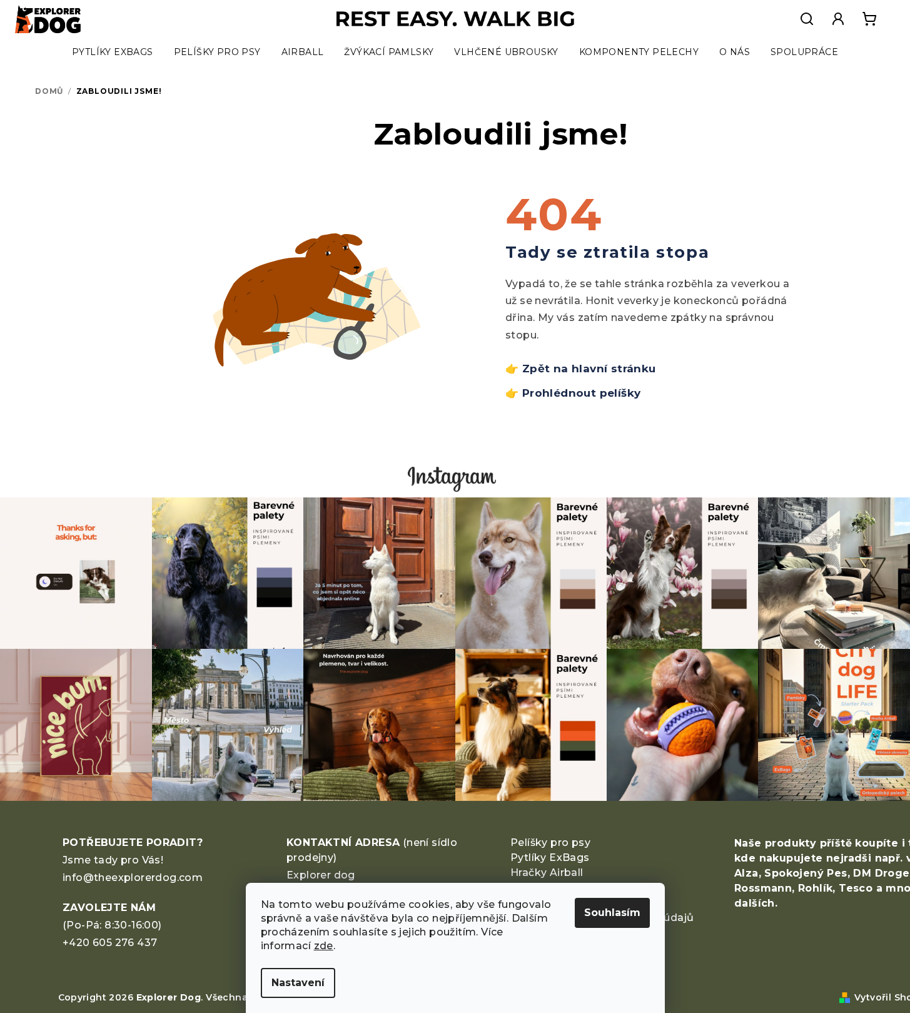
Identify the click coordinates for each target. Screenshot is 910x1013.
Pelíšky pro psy (550, 842)
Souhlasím (612, 913)
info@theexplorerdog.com (133, 877)
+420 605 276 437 (110, 943)
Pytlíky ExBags (550, 857)
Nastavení (298, 983)
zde (323, 946)
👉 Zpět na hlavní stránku (580, 368)
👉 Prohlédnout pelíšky (572, 393)
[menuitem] (112, 52)
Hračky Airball (547, 872)
